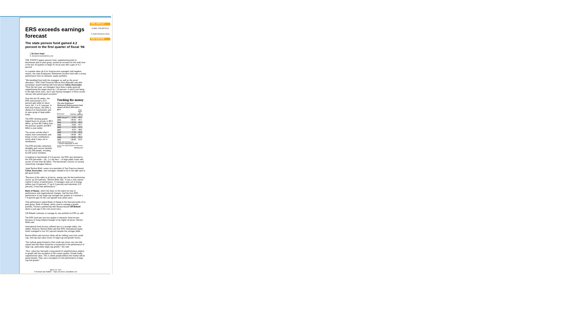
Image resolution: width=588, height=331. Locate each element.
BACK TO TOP (55, 270)
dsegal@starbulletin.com (42, 56)
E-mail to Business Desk (100, 34)
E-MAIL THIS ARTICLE (100, 28)
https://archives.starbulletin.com (65, 272)
